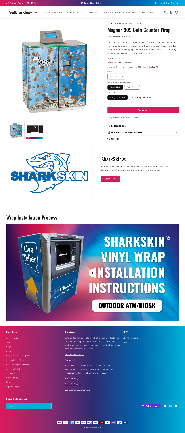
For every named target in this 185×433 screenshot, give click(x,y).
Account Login (12, 338)
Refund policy (12, 378)
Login (125, 342)
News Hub (10, 382)
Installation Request (169, 3)
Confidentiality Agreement (77, 390)
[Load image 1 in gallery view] (16, 130)
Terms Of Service (73, 384)
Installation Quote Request (17, 364)
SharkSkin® (115, 87)
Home (109, 24)
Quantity (110, 72)
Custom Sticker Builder (16, 360)
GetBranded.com (95, 427)
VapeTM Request (13, 387)
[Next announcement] (126, 3)
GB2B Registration (130, 338)
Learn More (110, 179)
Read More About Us (74, 354)
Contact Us (70, 360)
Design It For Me (117, 97)
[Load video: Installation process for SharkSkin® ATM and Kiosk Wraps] (92, 272)
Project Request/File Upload (24, 3)
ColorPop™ (132, 87)
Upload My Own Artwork (143, 97)
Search (9, 342)
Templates (10, 373)
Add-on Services (13, 369)
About (8, 351)
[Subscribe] (48, 406)
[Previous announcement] (59, 3)
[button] (70, 12)
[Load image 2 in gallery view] (35, 130)
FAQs (8, 347)
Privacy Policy (71, 378)
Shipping (110, 62)
